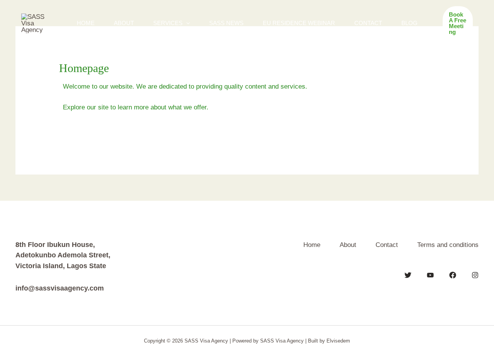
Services (168, 23)
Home (86, 23)
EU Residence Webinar (299, 23)
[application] (186, 23)
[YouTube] (430, 275)
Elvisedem (338, 341)
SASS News (226, 23)
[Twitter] (407, 275)
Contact (368, 23)
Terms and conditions (448, 245)
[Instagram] (475, 275)
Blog (409, 23)
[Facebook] (452, 275)
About (124, 23)
